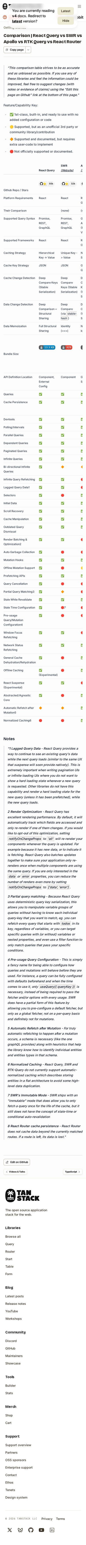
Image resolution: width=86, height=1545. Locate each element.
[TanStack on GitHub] (30, 1530)
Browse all (13, 1236)
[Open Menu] (79, 6)
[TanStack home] (22, 1195)
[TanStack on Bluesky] (20, 1530)
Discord (11, 1341)
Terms (60, 1519)
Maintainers (14, 1356)
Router (10, 1251)
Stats (9, 1393)
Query (9, 1244)
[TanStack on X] (9, 1530)
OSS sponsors (15, 1460)
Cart (8, 1423)
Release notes (15, 1303)
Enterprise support (19, 1467)
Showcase (13, 1363)
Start (8, 1259)
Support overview (18, 1445)
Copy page (17, 49)
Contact (11, 1475)
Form (8, 1274)
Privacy (46, 1519)
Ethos (9, 1482)
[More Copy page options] (28, 50)
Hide (65, 20)
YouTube (11, 1311)
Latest (65, 11)
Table (9, 1266)
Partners (11, 1452)
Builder (10, 1385)
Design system (16, 1497)
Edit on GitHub (19, 1162)
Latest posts (14, 1296)
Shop (9, 1415)
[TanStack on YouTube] (41, 1530)
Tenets (10, 1490)
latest (17, 21)
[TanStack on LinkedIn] (52, 1530)
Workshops (13, 1318)
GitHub (10, 1348)
